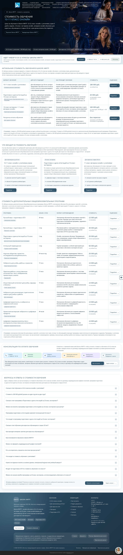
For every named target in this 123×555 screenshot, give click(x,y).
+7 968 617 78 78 (92, 59)
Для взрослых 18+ (55, 506)
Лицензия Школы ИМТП (12, 32)
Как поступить (96, 363)
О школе (73, 509)
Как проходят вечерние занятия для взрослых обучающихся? (25, 431)
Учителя (75, 7)
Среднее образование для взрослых (90, 2)
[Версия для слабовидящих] (121, 278)
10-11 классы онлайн (56, 501)
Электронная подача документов (33, 6)
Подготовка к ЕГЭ (55, 512)
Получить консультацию (93, 483)
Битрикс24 (69, 552)
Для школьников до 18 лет (57, 503)
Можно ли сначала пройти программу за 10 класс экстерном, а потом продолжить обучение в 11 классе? (38, 475)
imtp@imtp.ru (94, 518)
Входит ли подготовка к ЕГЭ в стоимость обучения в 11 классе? (25, 469)
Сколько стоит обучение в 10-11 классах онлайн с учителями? (25, 388)
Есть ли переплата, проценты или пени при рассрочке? (23, 450)
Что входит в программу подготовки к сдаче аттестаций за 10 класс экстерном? (30, 419)
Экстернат (46, 4)
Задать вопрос (110, 363)
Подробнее (113, 85)
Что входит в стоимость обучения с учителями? (20, 456)
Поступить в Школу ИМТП (90, 4)
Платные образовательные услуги (97, 536)
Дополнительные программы (31, 4)
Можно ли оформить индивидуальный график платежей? (23, 444)
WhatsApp (115, 59)
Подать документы (76, 503)
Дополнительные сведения (31, 7)
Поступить (81, 59)
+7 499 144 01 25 (104, 59)
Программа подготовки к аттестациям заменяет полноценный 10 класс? (28, 413)
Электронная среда (47, 2)
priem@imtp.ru (95, 516)
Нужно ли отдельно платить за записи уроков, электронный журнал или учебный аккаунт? (34, 462)
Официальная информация (89, 548)
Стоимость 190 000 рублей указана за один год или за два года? (26, 394)
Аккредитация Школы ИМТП (30, 32)
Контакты (65, 6)
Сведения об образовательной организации (84, 6)
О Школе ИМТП (34, 2)
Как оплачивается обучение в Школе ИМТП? (20, 438)
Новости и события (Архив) (61, 7)
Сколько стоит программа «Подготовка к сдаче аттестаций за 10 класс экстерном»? (32, 400)
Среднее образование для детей (66, 2)
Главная (24, 2)
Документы (83, 536)
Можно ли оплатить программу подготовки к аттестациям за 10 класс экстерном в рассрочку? (35, 407)
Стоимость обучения (52, 6)
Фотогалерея (46, 7)
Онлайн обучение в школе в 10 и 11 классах (66, 4)
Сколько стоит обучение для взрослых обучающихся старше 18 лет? (27, 425)
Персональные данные (100, 540)
